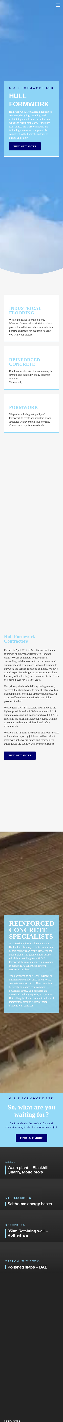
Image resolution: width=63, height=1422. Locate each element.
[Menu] (58, 5)
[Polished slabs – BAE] (31, 1258)
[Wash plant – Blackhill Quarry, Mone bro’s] (31, 1163)
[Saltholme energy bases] (31, 1194)
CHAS (21, 707)
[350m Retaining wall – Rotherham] (31, 1226)
